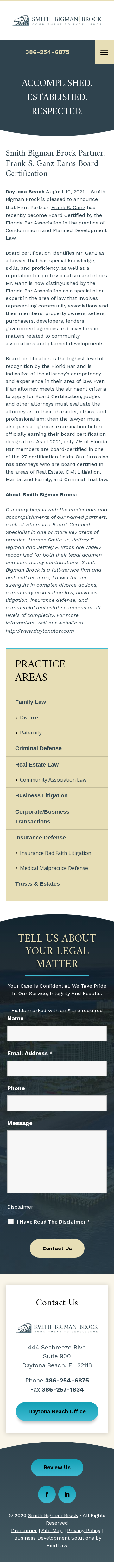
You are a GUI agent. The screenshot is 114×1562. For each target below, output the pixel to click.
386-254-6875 (47, 52)
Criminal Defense (38, 748)
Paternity (31, 732)
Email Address (30, 1053)
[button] (104, 52)
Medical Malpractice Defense (54, 868)
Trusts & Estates (37, 884)
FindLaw (57, 1545)
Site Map (52, 1530)
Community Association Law (53, 779)
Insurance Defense (40, 837)
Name (15, 1018)
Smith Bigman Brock (53, 1515)
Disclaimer (20, 1207)
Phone (16, 1088)
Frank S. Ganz (68, 207)
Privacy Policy (83, 1530)
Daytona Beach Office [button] (57, 1411)
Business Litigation (41, 795)
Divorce (29, 717)
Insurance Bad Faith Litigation (55, 853)
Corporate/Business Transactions (42, 817)
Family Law (30, 702)
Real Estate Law (37, 765)
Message (20, 1123)
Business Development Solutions (54, 1538)
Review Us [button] (57, 1467)
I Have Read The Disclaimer (53, 1222)
